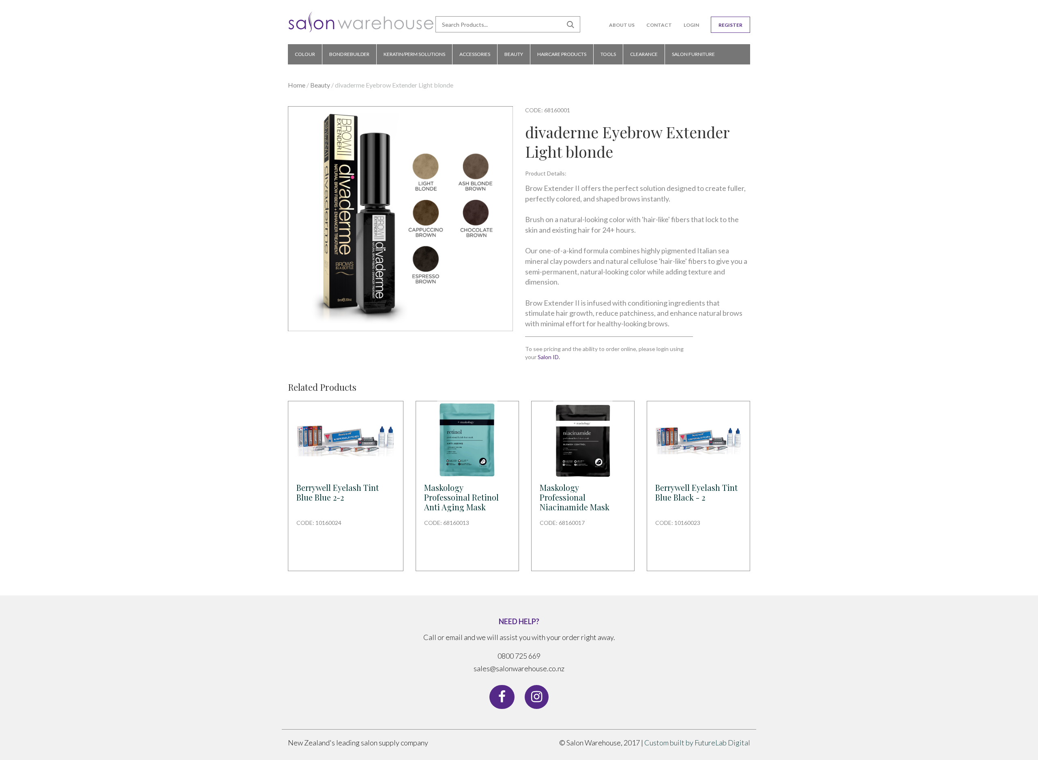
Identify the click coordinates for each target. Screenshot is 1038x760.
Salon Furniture (693, 54)
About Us (622, 25)
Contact (659, 25)
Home (296, 85)
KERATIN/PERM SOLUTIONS (414, 54)
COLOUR (305, 54)
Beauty (320, 85)
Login (691, 25)
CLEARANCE (644, 54)
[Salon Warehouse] (361, 25)
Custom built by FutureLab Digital (697, 742)
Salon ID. (549, 356)
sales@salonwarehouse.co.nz (519, 668)
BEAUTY (513, 54)
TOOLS (608, 54)
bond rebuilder (349, 54)
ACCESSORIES (474, 54)
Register (730, 25)
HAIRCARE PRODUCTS (561, 54)
